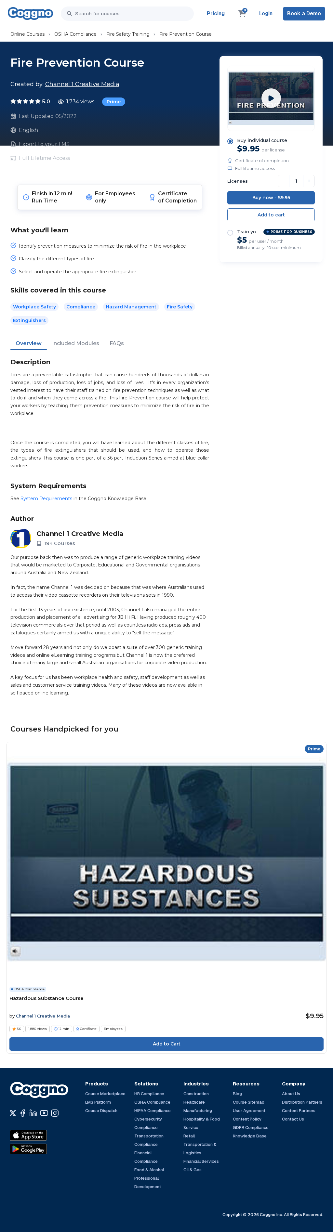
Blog (237, 1093)
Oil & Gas (192, 1170)
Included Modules (75, 343)
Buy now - (271, 198)
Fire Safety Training (128, 34)
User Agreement (249, 1110)
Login (266, 13)
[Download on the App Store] (42, 1135)
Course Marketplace (105, 1093)
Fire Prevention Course (185, 34)
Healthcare (194, 1102)
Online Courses (27, 34)
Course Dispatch (101, 1110)
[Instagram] (55, 1113)
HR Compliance (149, 1093)
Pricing (216, 13)
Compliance (80, 307)
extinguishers (29, 320)
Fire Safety (180, 307)
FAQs (117, 343)
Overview (29, 343)
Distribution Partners (302, 1102)
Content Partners (298, 1110)
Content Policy (247, 1119)
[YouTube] (44, 1113)
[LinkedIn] (33, 1113)
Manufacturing (197, 1110)
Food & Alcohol (149, 1170)
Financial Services (201, 1161)
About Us (291, 1093)
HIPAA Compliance (152, 1110)
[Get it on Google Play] (42, 1149)
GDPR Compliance (251, 1127)
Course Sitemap (248, 1102)
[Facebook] (23, 1113)
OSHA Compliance (75, 34)
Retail (189, 1136)
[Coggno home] (30, 13)
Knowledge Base (250, 1136)
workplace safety (34, 307)
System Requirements (46, 498)
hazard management (131, 307)
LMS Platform (98, 1102)
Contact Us (293, 1119)
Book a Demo (304, 13)
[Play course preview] (271, 98)
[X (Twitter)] (13, 1113)
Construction (196, 1093)
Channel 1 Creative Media (82, 84)
